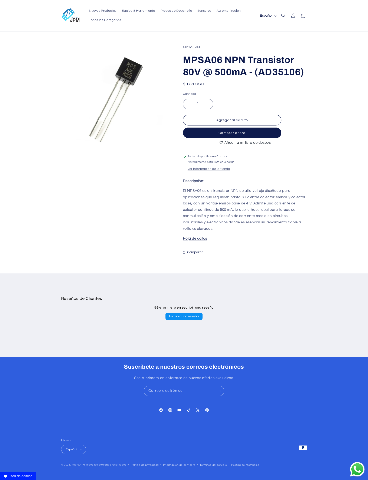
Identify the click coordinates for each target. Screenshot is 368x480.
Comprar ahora (232, 133)
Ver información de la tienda (209, 169)
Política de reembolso (245, 465)
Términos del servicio (213, 465)
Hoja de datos (195, 238)
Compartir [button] (195, 252)
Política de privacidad (145, 465)
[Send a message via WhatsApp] (357, 469)
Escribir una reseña (184, 316)
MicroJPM (78, 465)
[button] (283, 16)
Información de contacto (179, 465)
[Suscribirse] (219, 391)
